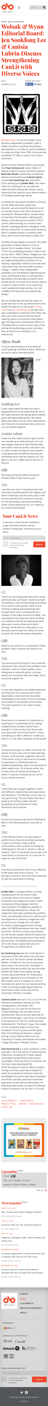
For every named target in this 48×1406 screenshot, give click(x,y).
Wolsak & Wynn (9, 140)
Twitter (21, 1392)
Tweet (38, 84)
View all (40, 1190)
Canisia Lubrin (26, 1100)
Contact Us (24, 1401)
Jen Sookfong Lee (22, 309)
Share (29, 84)
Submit (44, 7)
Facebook (26, 1392)
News (23, 1298)
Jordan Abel (6, 1106)
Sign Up (39, 544)
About (23, 1312)
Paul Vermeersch (36, 1103)
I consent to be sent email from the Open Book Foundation (19, 545)
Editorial (22, 1103)
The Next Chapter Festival (16, 1180)
